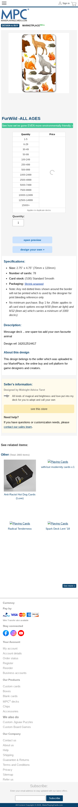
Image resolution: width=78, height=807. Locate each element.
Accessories (10, 711)
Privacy (7, 769)
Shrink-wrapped (34, 283)
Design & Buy (10, 25)
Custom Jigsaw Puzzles (18, 722)
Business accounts (15, 673)
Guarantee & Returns (16, 759)
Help (6, 750)
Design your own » (32, 249)
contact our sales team (18, 426)
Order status (10, 658)
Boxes (7, 691)
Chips (6, 706)
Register (8, 663)
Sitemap (8, 774)
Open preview (32, 239)
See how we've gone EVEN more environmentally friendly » (37, 125)
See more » (69, 586)
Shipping (8, 755)
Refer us (8, 779)
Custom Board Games (17, 727)
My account (10, 648)
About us (8, 745)
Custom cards (11, 686)
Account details (12, 653)
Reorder (8, 668)
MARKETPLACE (33, 25)
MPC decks (11, 701)
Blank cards (10, 696)
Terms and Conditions (16, 764)
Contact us (9, 740)
